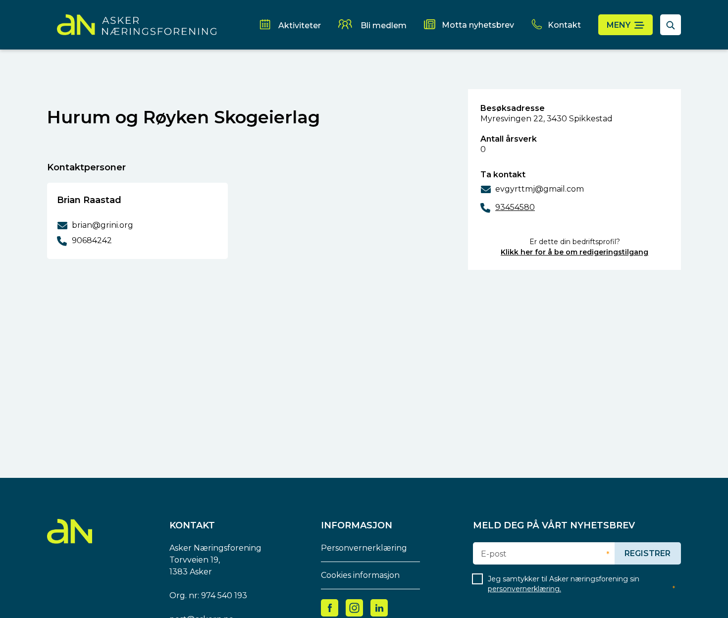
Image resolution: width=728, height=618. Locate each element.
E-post (494, 554)
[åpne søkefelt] (670, 24)
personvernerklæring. (524, 588)
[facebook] (330, 607)
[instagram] (354, 607)
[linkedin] (379, 607)
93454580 (515, 207)
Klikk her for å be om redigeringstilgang (574, 252)
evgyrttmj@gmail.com (539, 189)
